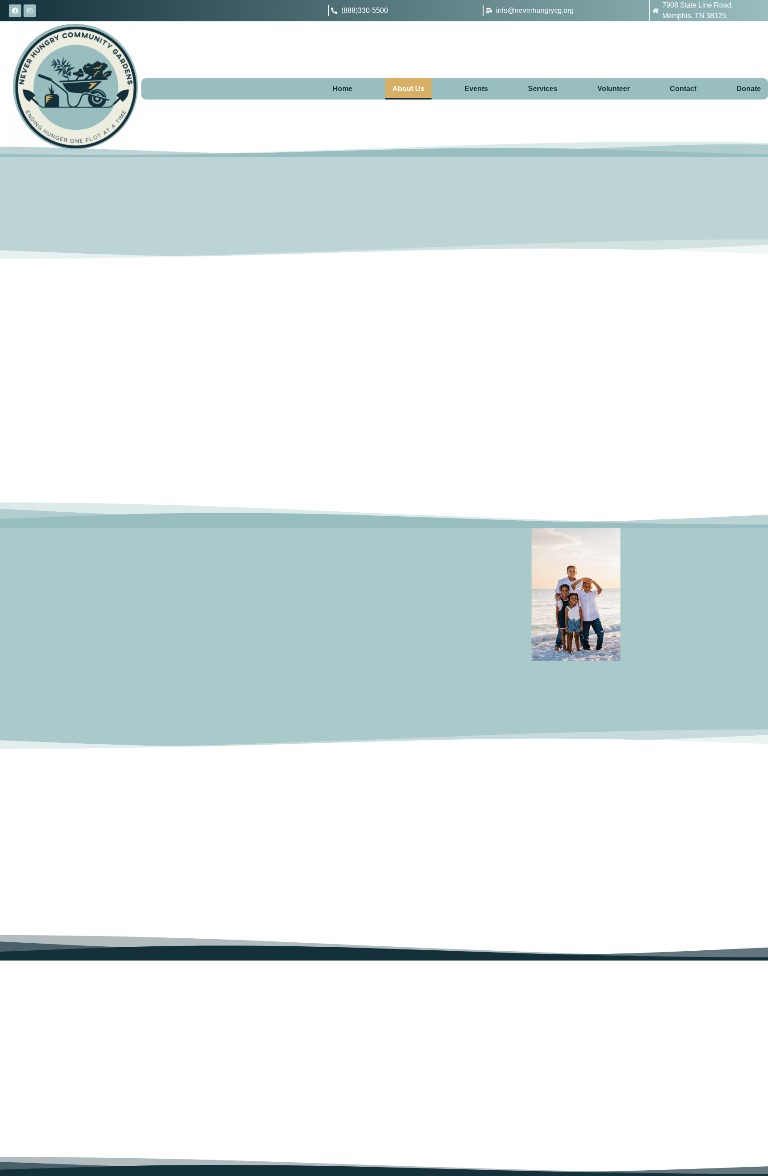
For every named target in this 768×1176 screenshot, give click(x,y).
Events (476, 88)
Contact (683, 88)
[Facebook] (15, 10)
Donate (748, 88)
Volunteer (613, 88)
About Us (408, 88)
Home (342, 88)
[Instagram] (30, 10)
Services (542, 88)
